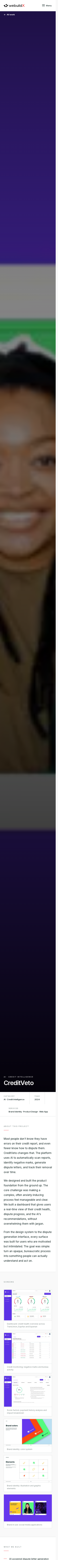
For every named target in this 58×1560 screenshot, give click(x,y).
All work (11, 14)
